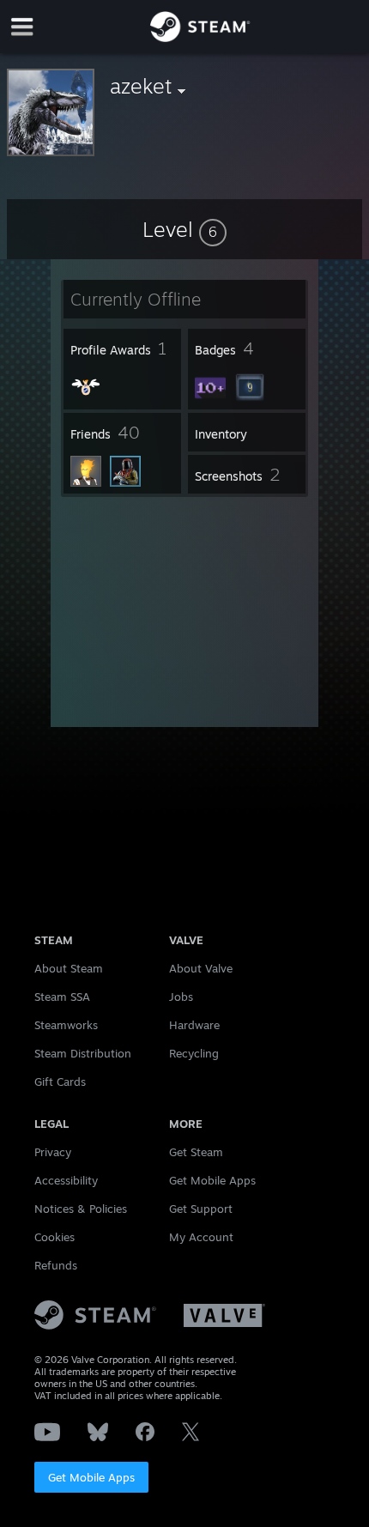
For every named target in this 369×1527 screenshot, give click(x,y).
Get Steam (196, 1152)
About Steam (68, 968)
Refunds (55, 1265)
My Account (201, 1237)
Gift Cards (60, 1081)
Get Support (201, 1208)
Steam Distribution (82, 1053)
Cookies (54, 1237)
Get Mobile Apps (91, 1477)
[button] (184, 229)
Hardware (194, 1025)
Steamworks (66, 1025)
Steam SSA (62, 996)
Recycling (194, 1053)
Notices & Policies (80, 1208)
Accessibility (66, 1180)
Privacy (52, 1152)
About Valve (201, 968)
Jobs (181, 996)
